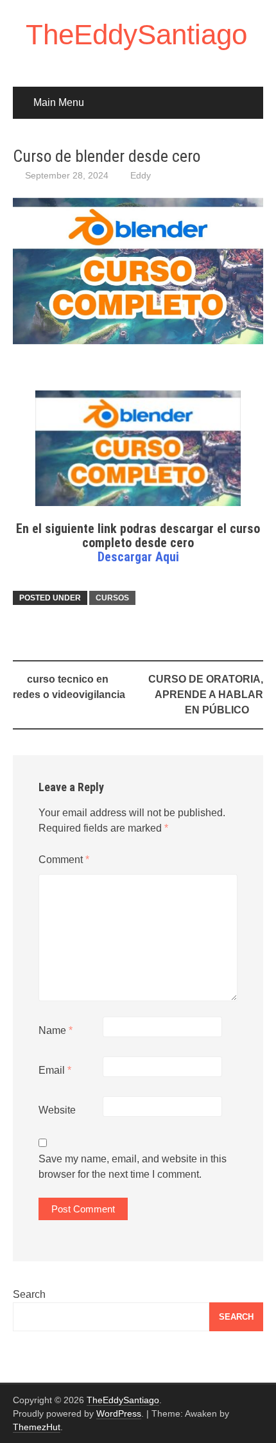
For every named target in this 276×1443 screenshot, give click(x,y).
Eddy (140, 175)
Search (29, 1294)
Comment (64, 859)
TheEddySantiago (136, 34)
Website (57, 1110)
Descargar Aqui (138, 556)
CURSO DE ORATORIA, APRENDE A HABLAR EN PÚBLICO (205, 694)
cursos (112, 597)
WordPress (118, 1413)
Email (55, 1070)
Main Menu (58, 102)
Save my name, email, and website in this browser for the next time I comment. (133, 1166)
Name (56, 1030)
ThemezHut (36, 1427)
